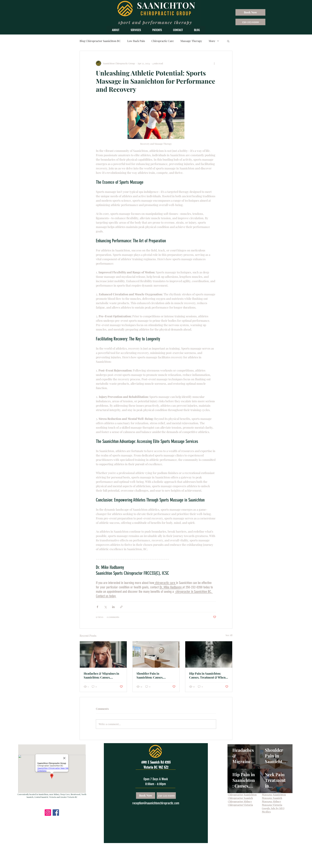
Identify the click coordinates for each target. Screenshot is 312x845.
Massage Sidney (271, 801)
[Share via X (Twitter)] (105, 606)
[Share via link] (121, 606)
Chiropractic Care (162, 41)
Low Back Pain (136, 41)
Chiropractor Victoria (240, 804)
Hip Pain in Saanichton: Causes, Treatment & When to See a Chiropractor (207, 675)
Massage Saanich (272, 798)
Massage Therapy (191, 41)
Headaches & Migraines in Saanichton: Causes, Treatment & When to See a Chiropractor (102, 675)
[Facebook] (56, 812)
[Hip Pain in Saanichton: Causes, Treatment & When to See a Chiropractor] (208, 654)
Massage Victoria (272, 804)
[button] (115, 30)
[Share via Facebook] (97, 606)
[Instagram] (48, 812)
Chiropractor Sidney (240, 801)
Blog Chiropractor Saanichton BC (100, 41)
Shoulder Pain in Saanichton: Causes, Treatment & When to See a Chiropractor (154, 675)
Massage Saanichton (274, 794)
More (212, 41)
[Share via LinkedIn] (113, 606)
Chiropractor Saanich (240, 798)
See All (229, 635)
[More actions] (214, 63)
